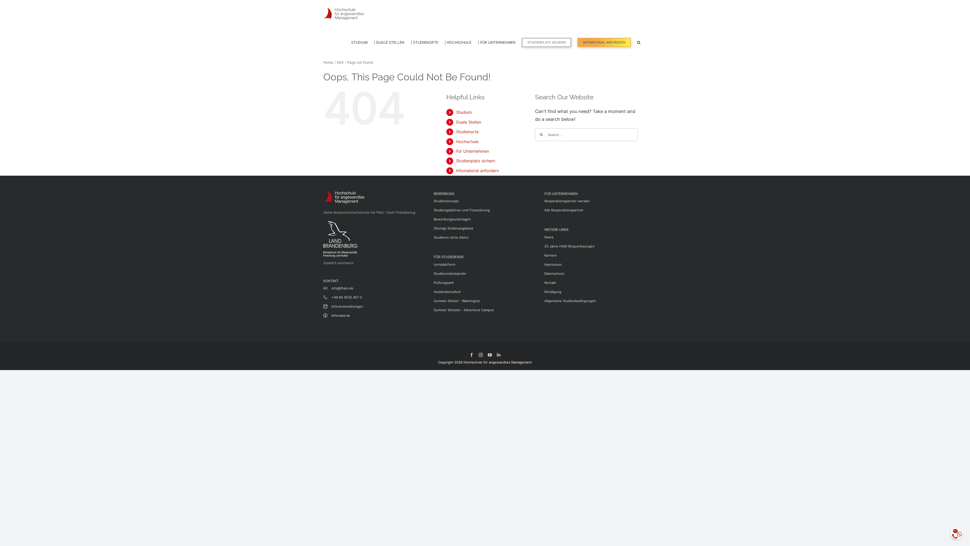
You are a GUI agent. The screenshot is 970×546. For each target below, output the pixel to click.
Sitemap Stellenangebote (453, 228)
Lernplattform (444, 264)
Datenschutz (554, 273)
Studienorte (467, 131)
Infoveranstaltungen (347, 306)
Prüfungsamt (444, 283)
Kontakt (550, 283)
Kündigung (552, 292)
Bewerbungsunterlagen (452, 219)
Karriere (550, 255)
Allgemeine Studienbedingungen (570, 301)
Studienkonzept (446, 201)
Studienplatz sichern (475, 160)
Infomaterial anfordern (477, 170)
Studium (464, 112)
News (548, 237)
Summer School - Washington (457, 301)
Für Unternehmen (472, 151)
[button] (638, 42)
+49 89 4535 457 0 (346, 297)
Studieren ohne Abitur (451, 237)
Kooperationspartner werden (567, 201)
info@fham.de (342, 288)
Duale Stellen (468, 122)
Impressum (553, 264)
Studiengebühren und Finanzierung (462, 210)
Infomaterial (340, 315)
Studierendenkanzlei (450, 273)
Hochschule (467, 141)
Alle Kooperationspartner (564, 210)
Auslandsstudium (447, 292)
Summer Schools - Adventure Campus (464, 310)
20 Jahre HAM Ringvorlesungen (569, 246)
